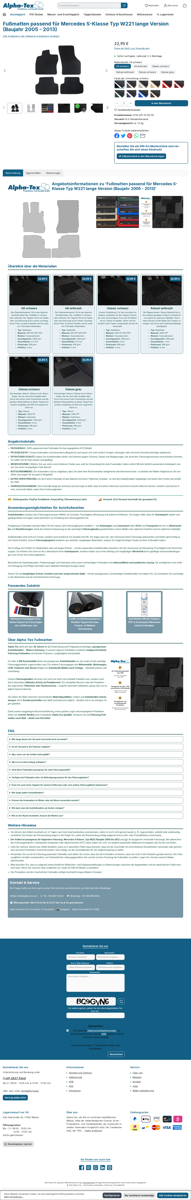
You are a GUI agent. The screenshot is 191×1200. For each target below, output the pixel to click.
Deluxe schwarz (147, 72)
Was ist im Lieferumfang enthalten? (29, 762)
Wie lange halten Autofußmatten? (28, 792)
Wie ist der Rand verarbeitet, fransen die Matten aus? (37, 815)
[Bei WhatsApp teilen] (136, 135)
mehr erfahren (93, 1130)
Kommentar (95, 972)
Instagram (65, 909)
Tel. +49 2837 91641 (53, 896)
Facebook (49, 909)
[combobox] (89, 5)
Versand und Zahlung (80, 1072)
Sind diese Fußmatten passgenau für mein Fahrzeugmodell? (41, 770)
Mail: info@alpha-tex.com (24, 896)
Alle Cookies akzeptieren (173, 1195)
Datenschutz (75, 1077)
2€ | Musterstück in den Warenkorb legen (141, 156)
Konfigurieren (112, 1195)
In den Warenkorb (161, 103)
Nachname (110, 953)
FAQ (71, 1086)
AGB (103, 1033)
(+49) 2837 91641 (14, 1078)
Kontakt (137, 1081)
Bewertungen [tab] (53, 173)
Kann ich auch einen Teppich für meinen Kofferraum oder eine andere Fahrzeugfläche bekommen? (60, 785)
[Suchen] (124, 5)
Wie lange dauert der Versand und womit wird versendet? (40, 739)
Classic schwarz (160, 66)
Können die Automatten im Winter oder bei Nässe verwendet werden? (46, 800)
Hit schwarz (122, 66)
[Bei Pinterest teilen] (130, 135)
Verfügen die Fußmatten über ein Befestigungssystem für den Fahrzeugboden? (50, 777)
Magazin (137, 1077)
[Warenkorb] (184, 5)
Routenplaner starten (20, 1144)
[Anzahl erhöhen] (131, 103)
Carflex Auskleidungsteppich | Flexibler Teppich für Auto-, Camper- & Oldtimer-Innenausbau (85, 624)
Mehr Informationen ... (14, 1197)
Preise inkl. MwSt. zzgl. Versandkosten (132, 48)
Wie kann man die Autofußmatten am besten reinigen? (38, 808)
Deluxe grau (167, 72)
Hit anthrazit (140, 66)
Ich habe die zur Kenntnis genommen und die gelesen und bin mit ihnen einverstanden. (97, 1034)
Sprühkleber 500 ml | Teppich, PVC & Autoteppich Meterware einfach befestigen (144, 622)
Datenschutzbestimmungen (101, 1030)
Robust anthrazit (125, 72)
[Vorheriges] (5, 70)
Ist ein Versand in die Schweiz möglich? (31, 747)
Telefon (110, 963)
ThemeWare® (118, 1185)
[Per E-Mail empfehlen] (142, 135)
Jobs (135, 1086)
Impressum (75, 1090)
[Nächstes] (106, 70)
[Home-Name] (5, 14)
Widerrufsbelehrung (143, 1090)
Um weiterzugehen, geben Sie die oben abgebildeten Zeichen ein (95, 1009)
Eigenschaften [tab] (33, 173)
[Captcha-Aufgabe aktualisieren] (121, 1001)
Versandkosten (88, 1183)
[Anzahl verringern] (117, 103)
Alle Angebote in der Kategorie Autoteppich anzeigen (31, 36)
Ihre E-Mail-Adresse (81, 963)
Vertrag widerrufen (15, 1097)
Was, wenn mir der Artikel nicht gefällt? (31, 754)
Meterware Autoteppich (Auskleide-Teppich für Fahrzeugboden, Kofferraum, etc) (26, 622)
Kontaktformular (30, 1091)
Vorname (81, 953)
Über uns (138, 1072)
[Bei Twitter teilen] (123, 135)
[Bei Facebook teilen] (117, 135)
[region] (55, 77)
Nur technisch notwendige (139, 1195)
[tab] (13, 172)
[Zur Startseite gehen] (23, 5)
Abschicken (116, 1054)
